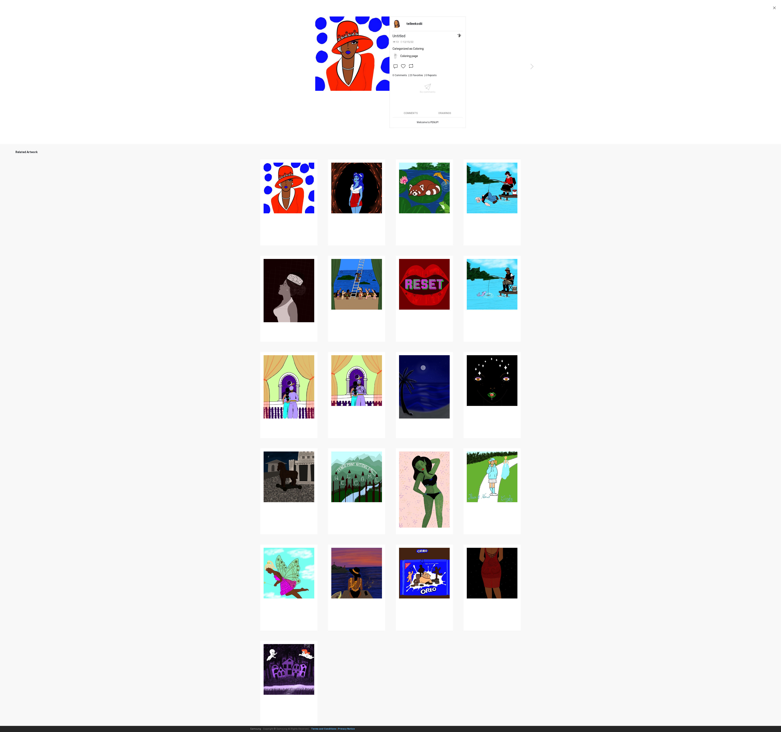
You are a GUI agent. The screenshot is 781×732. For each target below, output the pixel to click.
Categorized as (408, 48)
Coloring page (409, 56)
